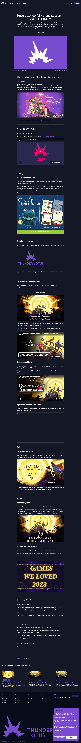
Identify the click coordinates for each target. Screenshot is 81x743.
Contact (30, 698)
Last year (19, 181)
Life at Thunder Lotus (45, 697)
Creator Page (18, 700)
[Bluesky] (60, 697)
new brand (28, 247)
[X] (58, 697)
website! (33, 193)
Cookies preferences (21, 741)
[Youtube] (62, 697)
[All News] (29, 665)
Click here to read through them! (52, 513)
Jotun (3, 704)
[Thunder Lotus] (7, 2)
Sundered (4, 702)
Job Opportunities (45, 698)
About (29, 697)
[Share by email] (64, 70)
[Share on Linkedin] (62, 70)
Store (29, 700)
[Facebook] (55, 697)
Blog (29, 702)
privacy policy (67, 727)
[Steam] (65, 697)
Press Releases (18, 702)
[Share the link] (66, 70)
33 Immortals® (5, 698)
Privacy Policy (14, 741)
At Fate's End (5, 697)
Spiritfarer (4, 700)
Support (17, 697)
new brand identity (49, 136)
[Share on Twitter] (61, 70)
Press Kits (17, 698)
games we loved (42, 550)
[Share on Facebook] (59, 70)
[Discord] (69, 697)
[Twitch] (67, 697)
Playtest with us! (18, 704)
